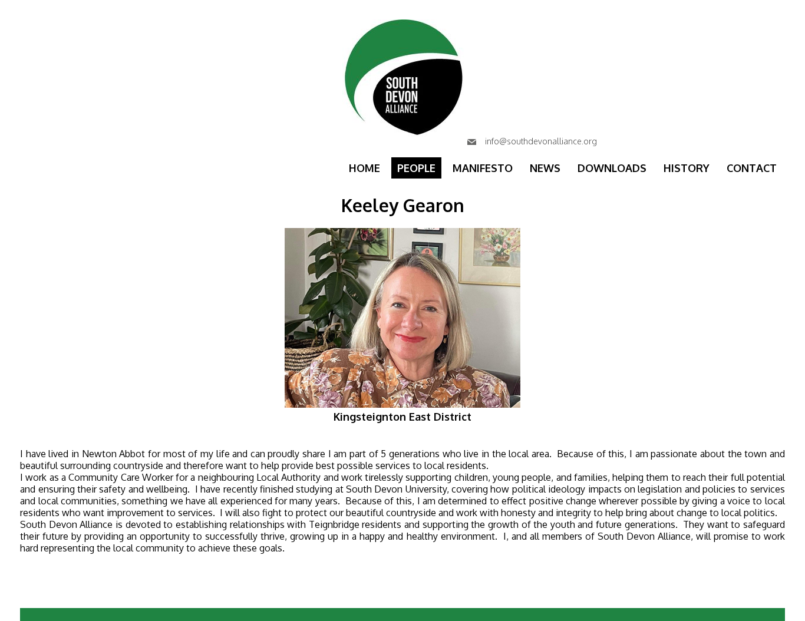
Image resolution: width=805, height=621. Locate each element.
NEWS (545, 167)
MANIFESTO (483, 167)
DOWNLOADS (612, 167)
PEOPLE (416, 167)
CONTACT (752, 167)
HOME (364, 167)
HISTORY (687, 167)
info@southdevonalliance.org (540, 141)
